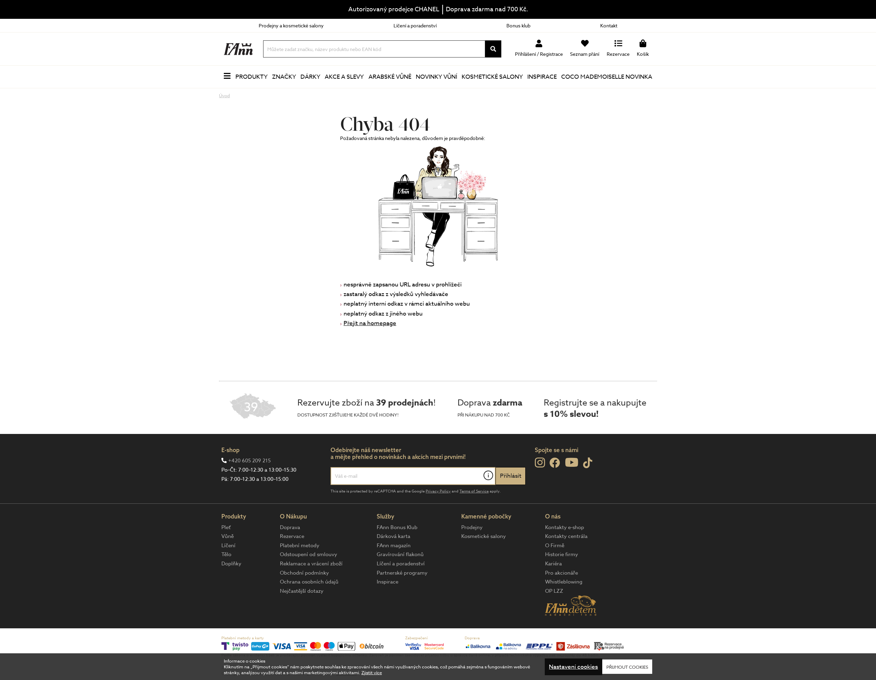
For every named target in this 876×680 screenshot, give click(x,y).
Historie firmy (561, 554)
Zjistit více (371, 672)
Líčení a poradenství (415, 25)
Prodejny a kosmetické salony (291, 25)
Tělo (226, 554)
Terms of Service (474, 491)
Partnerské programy (402, 573)
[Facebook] (555, 463)
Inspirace (542, 77)
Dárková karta (393, 536)
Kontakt (608, 25)
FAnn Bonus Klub (397, 527)
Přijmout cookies (627, 667)
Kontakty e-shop (564, 527)
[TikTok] (587, 463)
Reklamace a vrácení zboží (311, 563)
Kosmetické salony (492, 77)
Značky (284, 77)
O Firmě (554, 545)
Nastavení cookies (573, 667)
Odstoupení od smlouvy (308, 554)
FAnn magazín (394, 545)
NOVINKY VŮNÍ (436, 77)
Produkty (251, 77)
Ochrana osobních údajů (309, 582)
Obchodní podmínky (304, 573)
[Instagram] (540, 463)
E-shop (230, 449)
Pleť (226, 527)
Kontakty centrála (566, 536)
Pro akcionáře (561, 573)
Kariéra (553, 563)
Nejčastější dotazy (301, 591)
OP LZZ (554, 591)
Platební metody (299, 545)
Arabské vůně (390, 77)
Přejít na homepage (370, 323)
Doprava (290, 527)
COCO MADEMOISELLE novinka (606, 77)
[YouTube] (571, 462)
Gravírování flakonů (400, 554)
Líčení (228, 545)
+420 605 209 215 (249, 460)
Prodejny (471, 527)
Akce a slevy (344, 77)
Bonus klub (518, 25)
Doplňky (231, 563)
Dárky (310, 77)
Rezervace (292, 536)
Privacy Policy (438, 491)
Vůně (227, 536)
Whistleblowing (563, 582)
